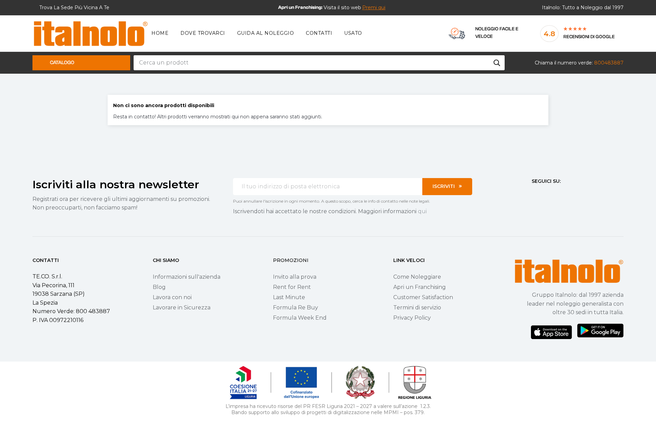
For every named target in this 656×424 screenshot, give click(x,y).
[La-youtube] (559, 193)
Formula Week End (300, 318)
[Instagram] (546, 193)
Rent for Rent (292, 287)
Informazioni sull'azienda (186, 277)
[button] (373, 7)
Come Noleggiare (417, 277)
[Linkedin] (571, 193)
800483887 (609, 63)
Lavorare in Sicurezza (181, 307)
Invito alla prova (294, 277)
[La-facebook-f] (534, 193)
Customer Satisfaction (423, 297)
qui (422, 211)
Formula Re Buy (295, 307)
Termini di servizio (417, 307)
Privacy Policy (412, 318)
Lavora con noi (172, 297)
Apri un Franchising (419, 287)
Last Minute (289, 297)
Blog (159, 287)
